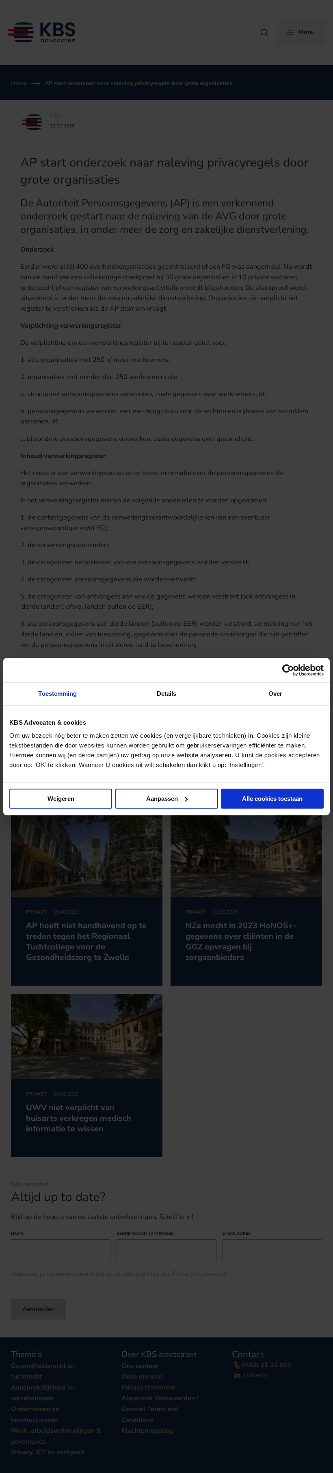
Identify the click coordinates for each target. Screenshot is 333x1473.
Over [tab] (275, 693)
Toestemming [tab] (57, 693)
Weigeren (61, 798)
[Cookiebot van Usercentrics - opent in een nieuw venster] (288, 670)
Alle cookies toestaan (272, 798)
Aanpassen (162, 798)
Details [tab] (167, 693)
